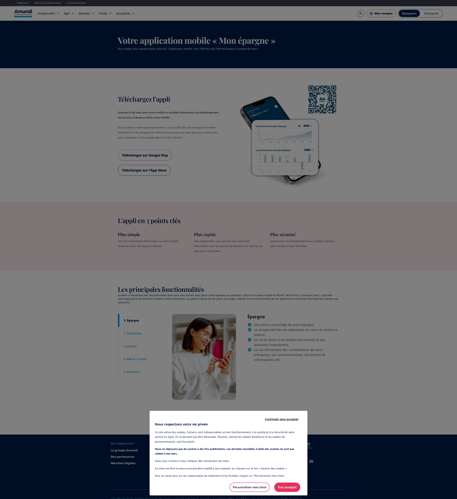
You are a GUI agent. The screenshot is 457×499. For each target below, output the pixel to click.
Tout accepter (287, 487)
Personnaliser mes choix (250, 487)
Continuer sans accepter (281, 419)
